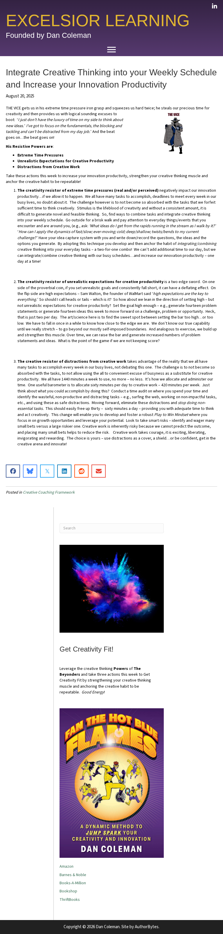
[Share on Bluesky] (30, 471)
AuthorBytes (147, 927)
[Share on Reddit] (81, 471)
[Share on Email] (98, 471)
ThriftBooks (70, 900)
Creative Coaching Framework (49, 492)
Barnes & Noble (73, 875)
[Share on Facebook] (13, 471)
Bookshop (68, 891)
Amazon (66, 866)
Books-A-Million (73, 883)
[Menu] (111, 50)
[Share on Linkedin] (64, 471)
